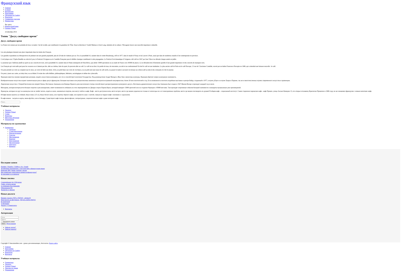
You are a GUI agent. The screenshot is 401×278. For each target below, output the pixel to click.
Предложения (14, 141)
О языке (8, 10)
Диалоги (8, 110)
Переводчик (9, 21)
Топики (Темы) (10, 28)
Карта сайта (53, 243)
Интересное (9, 11)
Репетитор (8, 17)
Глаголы (12, 135)
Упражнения (9, 119)
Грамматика (9, 128)
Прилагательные (15, 133)
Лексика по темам (11, 268)
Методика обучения (12, 118)
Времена (12, 146)
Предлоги (12, 144)
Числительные (14, 143)
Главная (8, 8)
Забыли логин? (10, 227)
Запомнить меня (9, 222)
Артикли (12, 129)
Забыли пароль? (10, 229)
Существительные (15, 131)
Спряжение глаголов (12, 19)
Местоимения (14, 137)
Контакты (8, 209)
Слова (7, 114)
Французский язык (11, 26)
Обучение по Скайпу (12, 15)
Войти (3, 224)
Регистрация (11, 224)
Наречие (12, 139)
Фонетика (8, 116)
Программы (9, 13)
